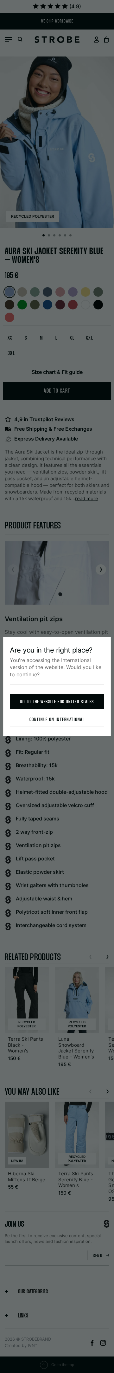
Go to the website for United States (57, 702)
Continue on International (57, 719)
